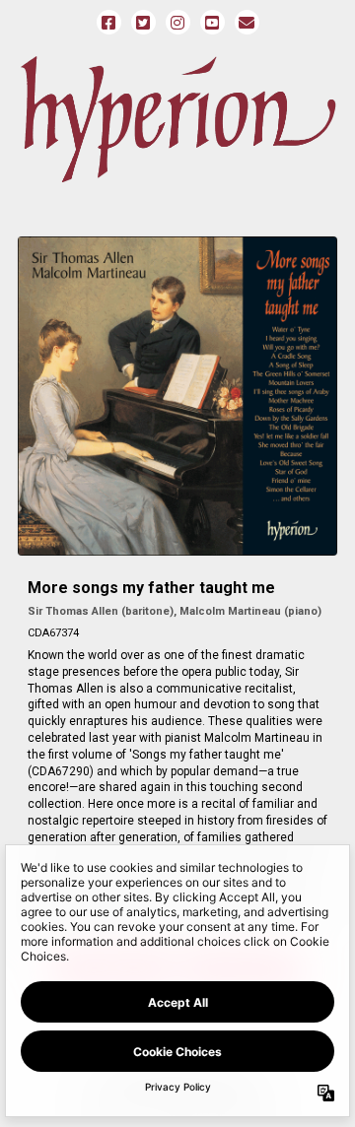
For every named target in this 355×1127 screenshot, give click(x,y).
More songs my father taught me (151, 587)
